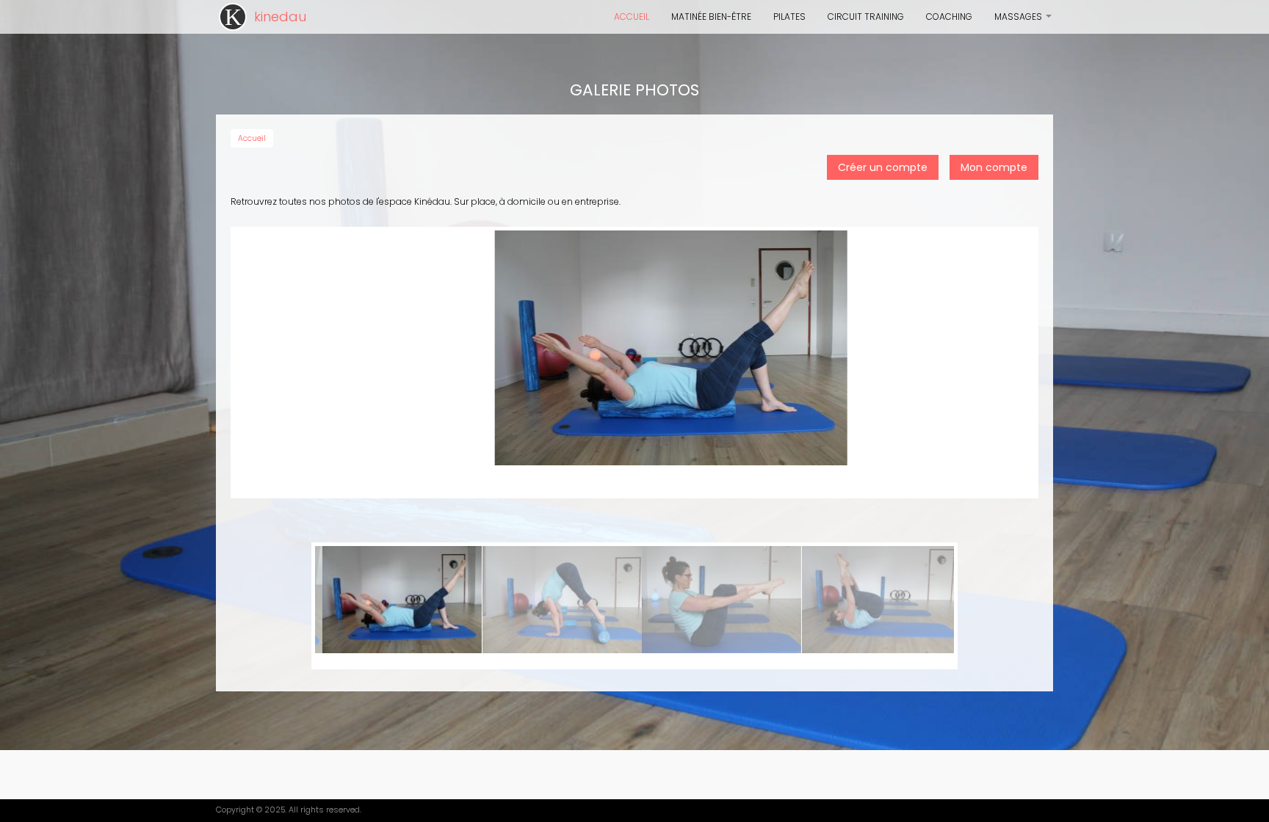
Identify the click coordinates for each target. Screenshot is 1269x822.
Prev (334, 606)
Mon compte (994, 167)
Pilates (789, 16)
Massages (1023, 22)
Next (935, 606)
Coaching (949, 16)
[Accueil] (233, 17)
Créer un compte (883, 167)
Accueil (631, 16)
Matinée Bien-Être (711, 16)
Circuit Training (866, 16)
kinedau (280, 16)
